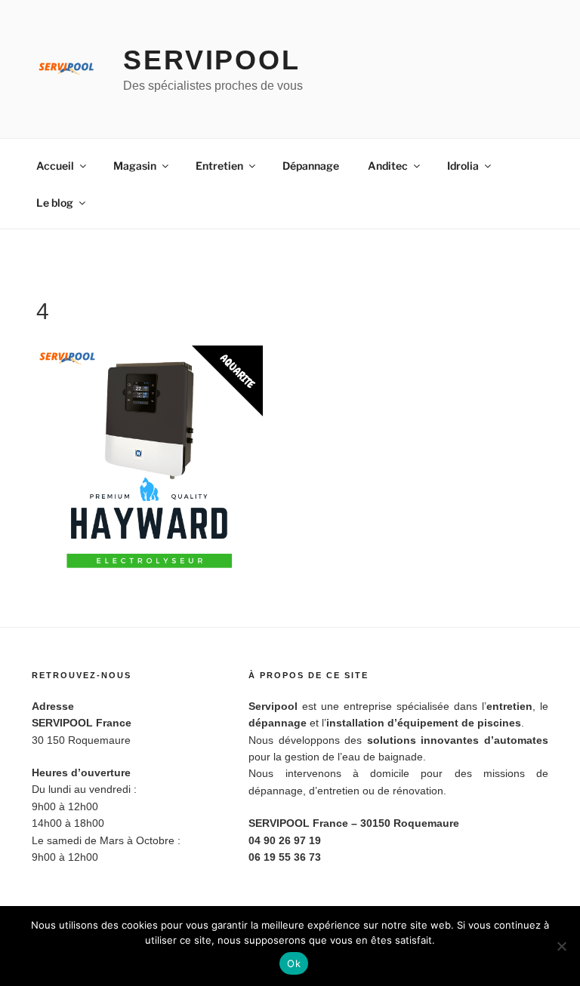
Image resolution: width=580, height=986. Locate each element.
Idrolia (463, 165)
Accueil (55, 165)
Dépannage (310, 165)
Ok (294, 963)
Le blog (54, 202)
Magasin (134, 165)
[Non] (561, 946)
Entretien (219, 165)
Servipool (212, 60)
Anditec (388, 165)
